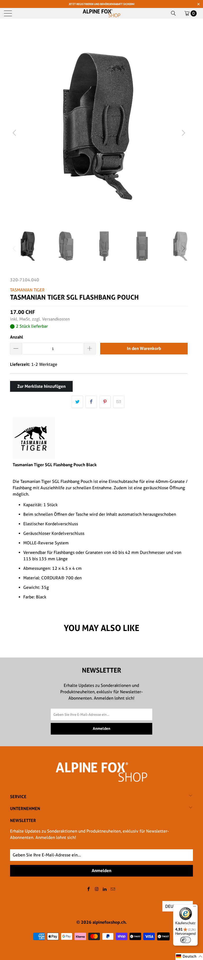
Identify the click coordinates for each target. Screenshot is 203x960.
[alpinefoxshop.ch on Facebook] (89, 889)
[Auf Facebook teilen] (91, 402)
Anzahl (16, 337)
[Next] (182, 132)
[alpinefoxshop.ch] (101, 13)
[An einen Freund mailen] (118, 402)
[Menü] (194, 907)
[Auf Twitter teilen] (77, 402)
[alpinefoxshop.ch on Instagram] (97, 889)
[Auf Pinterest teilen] (105, 402)
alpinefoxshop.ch (109, 922)
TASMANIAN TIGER (27, 289)
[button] (189, 956)
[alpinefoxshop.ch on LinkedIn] (105, 889)
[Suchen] (173, 13)
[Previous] (15, 132)
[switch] (185, 940)
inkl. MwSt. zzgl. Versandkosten (40, 319)
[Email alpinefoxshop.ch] (113, 889)
